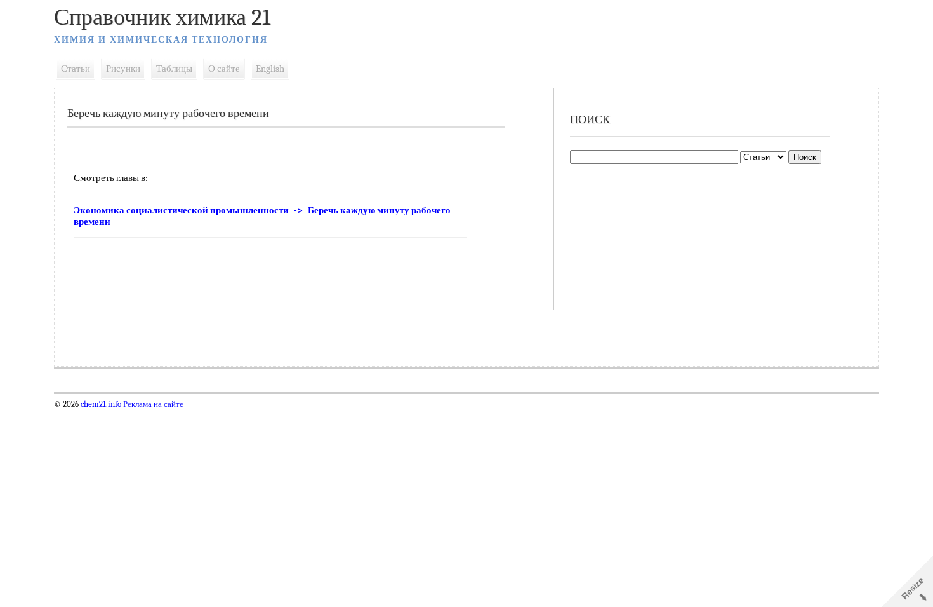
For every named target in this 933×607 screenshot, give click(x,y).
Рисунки (123, 68)
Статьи (75, 68)
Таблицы (174, 68)
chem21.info (101, 404)
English (270, 68)
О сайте (224, 68)
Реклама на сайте (152, 404)
